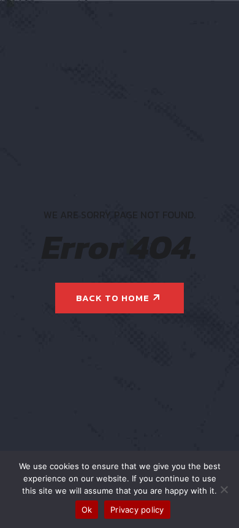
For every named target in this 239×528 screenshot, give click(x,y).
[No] (224, 489)
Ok (87, 510)
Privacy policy (137, 510)
